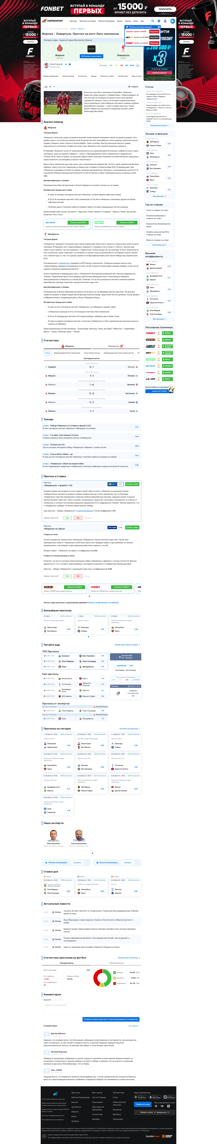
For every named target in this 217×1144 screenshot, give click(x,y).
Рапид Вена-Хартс (125, 624)
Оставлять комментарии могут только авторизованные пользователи (111, 1019)
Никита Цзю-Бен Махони (58, 624)
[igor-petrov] (137, 65)
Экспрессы (76, 1107)
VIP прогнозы (118, 1093)
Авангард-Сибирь (91, 624)
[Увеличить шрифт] (50, 87)
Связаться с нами (143, 1104)
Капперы (96, 1119)
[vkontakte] (162, 1106)
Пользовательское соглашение (53, 1119)
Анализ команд (68, 76)
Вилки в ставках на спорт (157, 240)
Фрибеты (117, 1114)
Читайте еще (123, 76)
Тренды (94, 76)
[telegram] (155, 1106)
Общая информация (51, 76)
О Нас (115, 1097)
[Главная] (42, 28)
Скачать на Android (109, 603)
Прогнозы (73, 21)
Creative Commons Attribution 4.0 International (90, 1128)
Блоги (136, 21)
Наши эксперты (137, 76)
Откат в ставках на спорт (157, 210)
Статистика (82, 76)
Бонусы (128, 21)
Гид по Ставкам (99, 1097)
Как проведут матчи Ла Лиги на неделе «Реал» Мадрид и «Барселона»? (159, 95)
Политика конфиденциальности (53, 1115)
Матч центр (97, 1093)
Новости (75, 1112)
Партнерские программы (98, 1108)
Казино (120, 21)
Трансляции (97, 1102)
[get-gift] (159, 21)
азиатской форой (84, 511)
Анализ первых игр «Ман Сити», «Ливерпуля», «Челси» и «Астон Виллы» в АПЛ (159, 106)
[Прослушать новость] (129, 87)
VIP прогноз (125, 668)
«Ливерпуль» (64, 263)
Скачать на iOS (93, 603)
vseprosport (52, 21)
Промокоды (118, 1119)
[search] (152, 21)
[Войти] (165, 20)
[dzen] (168, 1106)
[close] (159, 27)
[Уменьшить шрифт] (54, 87)
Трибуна (75, 1121)
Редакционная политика (119, 1103)
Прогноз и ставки (107, 76)
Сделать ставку (132, 484)
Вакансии (117, 1110)
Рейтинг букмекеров (106, 21)
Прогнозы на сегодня (88, 21)
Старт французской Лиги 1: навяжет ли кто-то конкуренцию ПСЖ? (159, 118)
